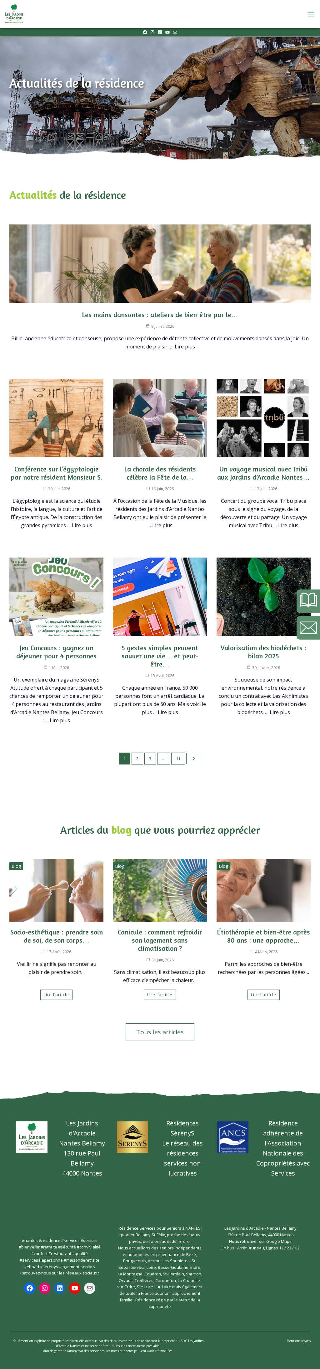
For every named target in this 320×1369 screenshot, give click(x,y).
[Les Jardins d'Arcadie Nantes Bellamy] (14, 14)
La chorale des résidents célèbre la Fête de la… (160, 473)
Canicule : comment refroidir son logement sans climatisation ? (160, 940)
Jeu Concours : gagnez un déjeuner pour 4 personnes (56, 652)
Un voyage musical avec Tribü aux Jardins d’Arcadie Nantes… (263, 473)
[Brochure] (308, 601)
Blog (16, 866)
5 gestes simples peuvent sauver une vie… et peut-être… (160, 656)
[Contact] (308, 628)
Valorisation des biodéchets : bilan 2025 (263, 652)
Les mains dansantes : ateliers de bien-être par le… (160, 315)
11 (178, 758)
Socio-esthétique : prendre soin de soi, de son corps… (56, 936)
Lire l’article (56, 994)
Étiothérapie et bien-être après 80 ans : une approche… (263, 936)
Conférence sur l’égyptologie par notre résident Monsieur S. (56, 473)
